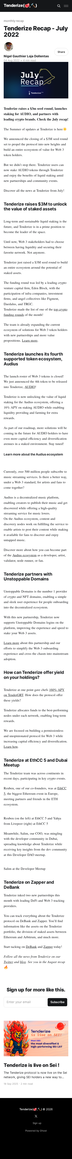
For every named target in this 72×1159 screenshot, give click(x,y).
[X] (36, 1116)
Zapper (48, 946)
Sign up (37, 1123)
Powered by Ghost (36, 1130)
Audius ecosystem (24, 555)
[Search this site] (59, 6)
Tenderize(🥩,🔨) (20, 5)
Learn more (29, 340)
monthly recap (14, 21)
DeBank (31, 946)
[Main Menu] (66, 6)
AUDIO (30, 386)
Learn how (11, 746)
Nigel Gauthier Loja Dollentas (26, 56)
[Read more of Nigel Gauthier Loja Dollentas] (8, 47)
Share (61, 51)
